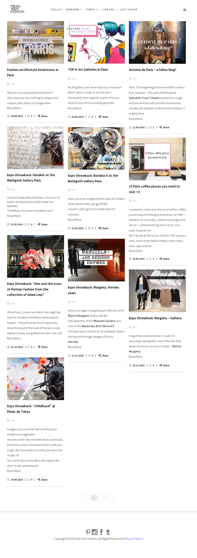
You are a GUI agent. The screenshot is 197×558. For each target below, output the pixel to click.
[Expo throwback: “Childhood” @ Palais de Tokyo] (35, 378)
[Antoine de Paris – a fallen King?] (157, 42)
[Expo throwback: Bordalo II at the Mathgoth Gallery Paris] (96, 148)
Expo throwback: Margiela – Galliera (155, 318)
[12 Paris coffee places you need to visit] (157, 159)
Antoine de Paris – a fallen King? (152, 69)
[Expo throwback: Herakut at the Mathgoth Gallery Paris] (35, 147)
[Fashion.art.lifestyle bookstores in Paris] (35, 42)
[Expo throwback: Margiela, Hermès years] (96, 260)
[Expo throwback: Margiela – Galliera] (157, 290)
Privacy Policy (133, 539)
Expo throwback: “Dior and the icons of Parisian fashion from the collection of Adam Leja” (34, 289)
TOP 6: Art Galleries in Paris (88, 69)
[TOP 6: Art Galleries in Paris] (96, 42)
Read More (14, 108)
